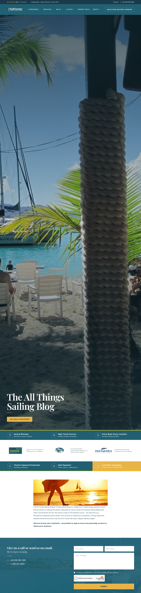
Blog (58, 9)
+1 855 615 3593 (15, 564)
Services (47, 9)
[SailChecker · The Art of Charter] (15, 9)
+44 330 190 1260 (128, 2)
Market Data (84, 9)
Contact (115, 2)
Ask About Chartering (19, 419)
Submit (103, 586)
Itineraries (33, 9)
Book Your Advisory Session (119, 9)
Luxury (69, 9)
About (96, 9)
